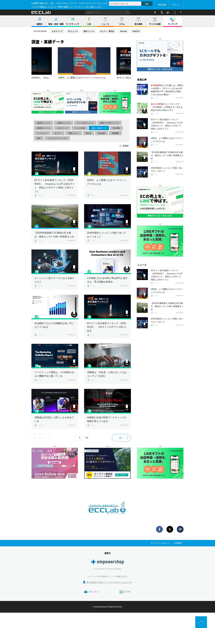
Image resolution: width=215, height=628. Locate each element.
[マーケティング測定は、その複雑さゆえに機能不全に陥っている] (54, 356)
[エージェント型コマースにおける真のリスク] (54, 262)
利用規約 (178, 543)
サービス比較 (155, 24)
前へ (41, 438)
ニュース (105, 24)
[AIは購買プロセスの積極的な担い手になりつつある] (54, 307)
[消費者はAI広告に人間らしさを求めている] (54, 401)
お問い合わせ (93, 592)
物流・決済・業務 (56, 24)
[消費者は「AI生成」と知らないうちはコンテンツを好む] (107, 356)
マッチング (172, 24)
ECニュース (73, 31)
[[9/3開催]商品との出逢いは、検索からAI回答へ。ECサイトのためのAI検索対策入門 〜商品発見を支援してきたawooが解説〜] (142, 89)
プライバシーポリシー (160, 543)
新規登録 (162, 5)
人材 (89, 24)
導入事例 (138, 24)
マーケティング (72, 24)
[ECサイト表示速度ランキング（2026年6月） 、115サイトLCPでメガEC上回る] (107, 307)
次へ (121, 438)
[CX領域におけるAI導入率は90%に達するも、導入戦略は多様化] (107, 262)
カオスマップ (57, 31)
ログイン (176, 5)
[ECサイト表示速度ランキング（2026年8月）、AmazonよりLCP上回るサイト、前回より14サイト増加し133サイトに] (54, 164)
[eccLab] (107, 517)
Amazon (123, 31)
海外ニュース (89, 31)
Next (128, 62)
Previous (34, 62)
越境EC (40, 24)
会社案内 (127, 592)
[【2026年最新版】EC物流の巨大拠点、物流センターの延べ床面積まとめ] (54, 216)
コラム (122, 24)
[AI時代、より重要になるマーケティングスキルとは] (107, 164)
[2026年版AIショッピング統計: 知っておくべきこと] (107, 216)
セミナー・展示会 (107, 31)
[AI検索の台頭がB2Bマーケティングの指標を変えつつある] (107, 401)
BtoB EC (136, 31)
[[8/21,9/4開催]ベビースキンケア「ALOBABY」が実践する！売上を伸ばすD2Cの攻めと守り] (142, 108)
